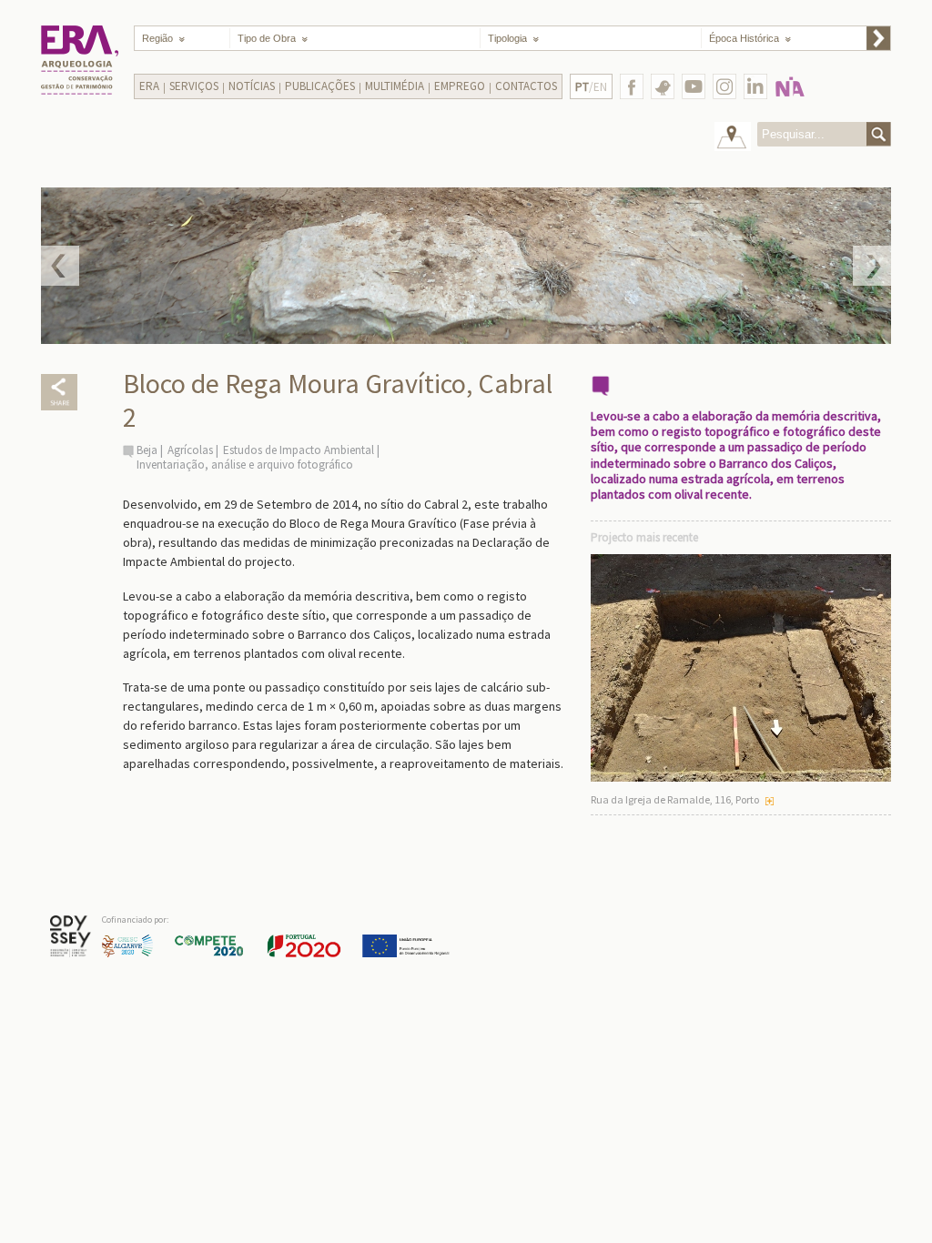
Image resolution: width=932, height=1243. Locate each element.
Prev (60, 266)
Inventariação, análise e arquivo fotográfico (245, 464)
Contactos (526, 86)
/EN (591, 87)
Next (872, 266)
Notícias (251, 86)
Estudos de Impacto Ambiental (300, 450)
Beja (147, 450)
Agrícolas (190, 450)
